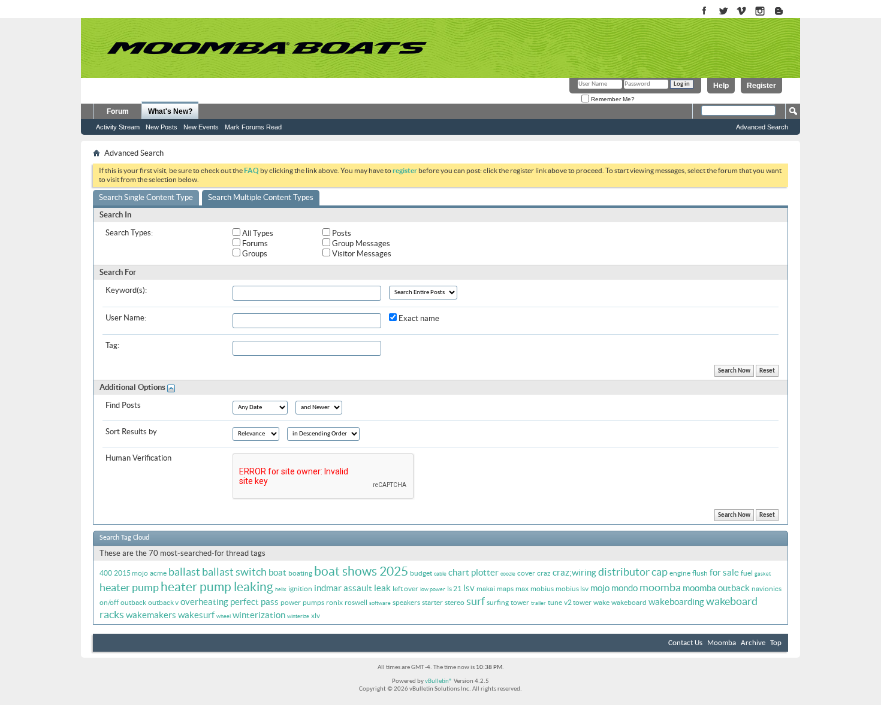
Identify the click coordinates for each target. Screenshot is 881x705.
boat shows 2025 (361, 571)
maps (505, 588)
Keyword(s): (126, 290)
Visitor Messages (360, 253)
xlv (315, 615)
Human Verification (138, 457)
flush (700, 573)
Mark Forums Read (253, 127)
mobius (542, 588)
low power (432, 589)
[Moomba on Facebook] (704, 11)
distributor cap (633, 571)
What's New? (170, 111)
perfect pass (254, 602)
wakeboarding (676, 602)
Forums (254, 243)
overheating (204, 602)
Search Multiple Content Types (260, 197)
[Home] (266, 48)
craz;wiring (574, 572)
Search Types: (129, 232)
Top (776, 643)
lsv (469, 588)
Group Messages (360, 243)
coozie (507, 574)
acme (158, 573)
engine (679, 573)
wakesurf (196, 615)
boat (277, 572)
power (290, 602)
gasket (763, 574)
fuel (747, 573)
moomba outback (716, 588)
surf (475, 601)
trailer (538, 603)
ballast (184, 571)
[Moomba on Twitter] (723, 11)
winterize (298, 616)
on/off (109, 602)
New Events (201, 127)
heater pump (129, 587)
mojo (600, 588)
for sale (724, 572)
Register (761, 85)
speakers (406, 602)
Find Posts (123, 405)
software (380, 603)
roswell (356, 602)
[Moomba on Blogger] (785, 11)
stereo (454, 602)
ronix (334, 602)
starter (432, 602)
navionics (767, 588)
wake (601, 602)
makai (485, 588)
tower (520, 602)
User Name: (125, 317)
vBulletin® (438, 681)
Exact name (418, 318)
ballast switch (234, 571)
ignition (300, 588)
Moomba (721, 643)
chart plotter (473, 572)
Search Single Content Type (146, 197)
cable (440, 574)
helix (280, 589)
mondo (624, 588)
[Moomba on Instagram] (760, 11)
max (522, 588)
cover (526, 573)
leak (382, 588)
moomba (660, 587)
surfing (498, 602)
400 (105, 573)
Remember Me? (612, 99)
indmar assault (343, 588)
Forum (118, 111)
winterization (259, 615)
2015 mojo (131, 573)
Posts (340, 233)
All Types (256, 233)
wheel (223, 616)
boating (300, 573)
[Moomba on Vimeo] (741, 11)
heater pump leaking (217, 587)
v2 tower (578, 602)
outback (133, 602)
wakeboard (629, 602)
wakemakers (151, 615)
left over (405, 588)
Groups (253, 253)
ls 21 (454, 588)
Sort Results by (131, 431)
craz (544, 573)
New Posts (161, 127)
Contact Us (685, 643)
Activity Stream (118, 127)
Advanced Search (762, 127)
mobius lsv (572, 588)
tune (555, 602)
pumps (313, 602)
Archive (753, 643)
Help (721, 85)
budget (421, 573)
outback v (163, 602)
